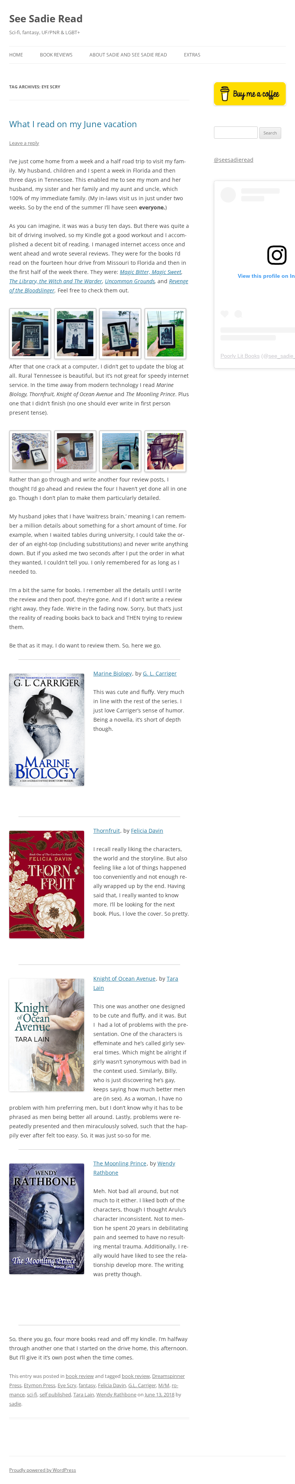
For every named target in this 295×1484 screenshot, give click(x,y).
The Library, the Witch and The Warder (55, 281)
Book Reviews (56, 54)
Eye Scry (67, 1385)
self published (55, 1394)
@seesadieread (234, 159)
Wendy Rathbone (116, 1394)
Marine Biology (112, 673)
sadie (15, 1403)
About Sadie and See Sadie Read (128, 54)
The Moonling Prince (119, 1163)
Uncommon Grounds (130, 281)
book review (80, 1376)
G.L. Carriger (142, 1385)
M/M (163, 1385)
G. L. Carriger (160, 673)
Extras (192, 54)
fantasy (87, 1385)
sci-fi (32, 1394)
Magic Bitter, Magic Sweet (150, 272)
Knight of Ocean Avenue (124, 978)
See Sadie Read (46, 18)
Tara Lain (83, 1394)
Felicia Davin (147, 830)
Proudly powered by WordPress (42, 1470)
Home (16, 54)
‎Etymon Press (39, 1385)
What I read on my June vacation (73, 123)
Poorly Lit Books (240, 356)
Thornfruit (106, 830)
